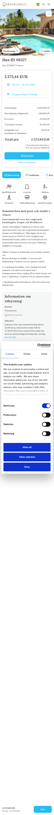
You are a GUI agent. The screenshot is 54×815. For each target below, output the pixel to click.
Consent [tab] (10, 354)
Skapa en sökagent (27, 162)
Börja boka (27, 155)
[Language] (38, 4)
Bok (43, 809)
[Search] (43, 4)
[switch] (46, 415)
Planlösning (9, 51)
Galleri (47, 51)
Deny (27, 467)
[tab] (11, 175)
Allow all (27, 447)
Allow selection (27, 457)
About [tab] (44, 354)
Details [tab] (27, 354)
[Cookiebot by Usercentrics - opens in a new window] (38, 345)
